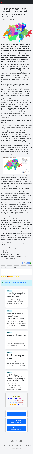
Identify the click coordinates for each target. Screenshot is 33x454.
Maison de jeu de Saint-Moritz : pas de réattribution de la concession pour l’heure (15, 316)
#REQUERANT (20, 402)
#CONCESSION (12, 400)
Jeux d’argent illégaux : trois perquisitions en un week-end (16, 337)
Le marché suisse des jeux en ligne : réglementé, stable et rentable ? (16, 295)
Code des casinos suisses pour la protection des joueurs (16, 357)
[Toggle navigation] (30, 2)
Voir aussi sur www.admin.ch (16, 414)
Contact (11, 445)
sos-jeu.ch (27, 445)
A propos (19, 445)
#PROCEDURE (22, 398)
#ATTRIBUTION (20, 400)
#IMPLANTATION (13, 402)
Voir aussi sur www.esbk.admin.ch (16, 421)
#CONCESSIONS (16, 396)
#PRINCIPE (20, 404)
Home (4, 445)
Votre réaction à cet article (8, 268)
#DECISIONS (12, 404)
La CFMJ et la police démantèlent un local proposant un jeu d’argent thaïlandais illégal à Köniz (16, 378)
